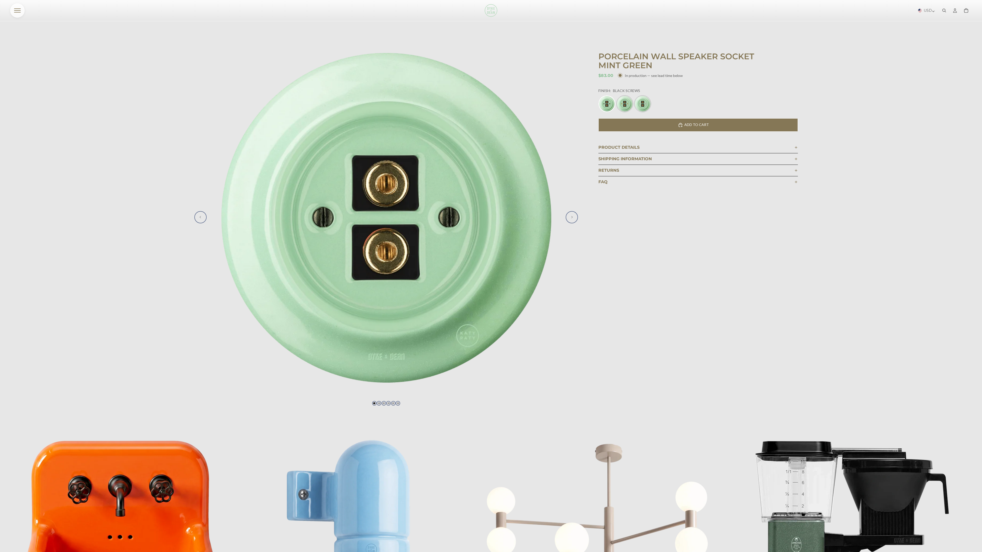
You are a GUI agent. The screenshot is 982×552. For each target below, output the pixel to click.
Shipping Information (625, 158)
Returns (608, 170)
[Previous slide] (200, 217)
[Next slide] (572, 217)
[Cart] (966, 10)
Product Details (619, 147)
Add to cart (696, 124)
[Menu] (17, 10)
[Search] (944, 10)
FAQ (603, 181)
